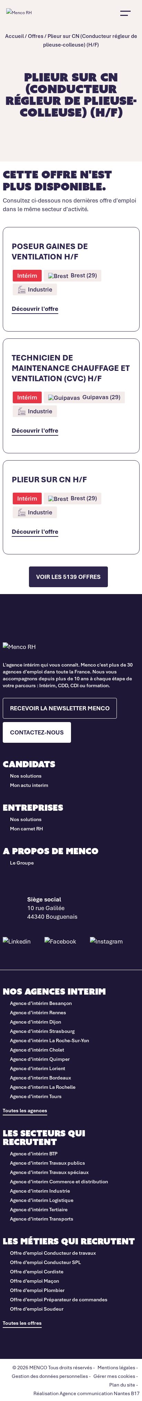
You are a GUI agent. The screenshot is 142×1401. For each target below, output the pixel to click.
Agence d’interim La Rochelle (42, 1087)
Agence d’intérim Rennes (38, 1012)
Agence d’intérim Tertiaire (39, 1209)
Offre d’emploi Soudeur (36, 1308)
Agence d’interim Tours (36, 1096)
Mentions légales (116, 1367)
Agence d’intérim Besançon (41, 1003)
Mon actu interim (29, 785)
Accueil (14, 35)
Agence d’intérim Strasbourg (42, 1031)
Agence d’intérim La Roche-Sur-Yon (49, 1040)
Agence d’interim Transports (41, 1218)
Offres (35, 35)
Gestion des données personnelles (50, 1376)
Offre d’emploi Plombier (37, 1290)
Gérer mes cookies (114, 1376)
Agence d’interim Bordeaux (40, 1077)
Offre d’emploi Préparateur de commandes (59, 1299)
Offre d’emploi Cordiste (36, 1271)
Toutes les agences (25, 1110)
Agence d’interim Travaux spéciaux (49, 1172)
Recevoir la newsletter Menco (60, 708)
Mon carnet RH (26, 828)
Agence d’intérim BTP (34, 1153)
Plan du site (122, 1384)
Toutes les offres (22, 1323)
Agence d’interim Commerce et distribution (59, 1181)
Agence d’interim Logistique (41, 1200)
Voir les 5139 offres (68, 577)
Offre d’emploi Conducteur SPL (46, 1262)
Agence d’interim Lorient (37, 1068)
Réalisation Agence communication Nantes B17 (86, 1393)
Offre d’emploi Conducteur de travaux (53, 1253)
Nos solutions (26, 775)
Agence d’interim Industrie (40, 1190)
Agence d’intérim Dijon (35, 1021)
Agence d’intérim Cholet (37, 1049)
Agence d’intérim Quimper (40, 1059)
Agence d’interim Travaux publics (47, 1163)
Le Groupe (22, 862)
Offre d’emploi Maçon (34, 1280)
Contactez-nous (37, 732)
